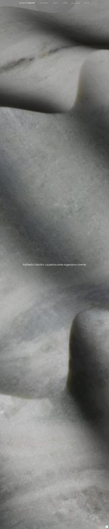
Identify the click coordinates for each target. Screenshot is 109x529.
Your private (75, 3)
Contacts (86, 3)
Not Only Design (44, 3)
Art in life (55, 3)
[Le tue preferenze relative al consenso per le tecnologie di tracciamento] (107, 527)
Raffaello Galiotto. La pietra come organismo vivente (54, 264)
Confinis (65, 3)
